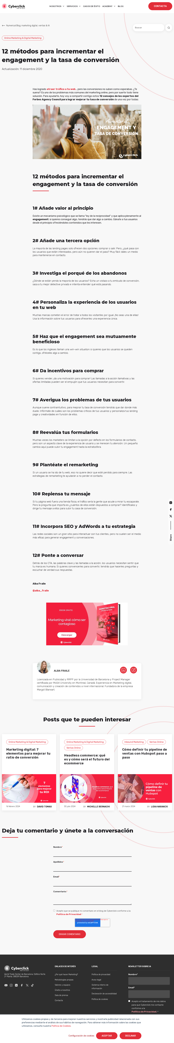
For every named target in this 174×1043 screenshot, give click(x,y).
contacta (160, 6)
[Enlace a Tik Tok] (32, 985)
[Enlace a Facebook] (21, 985)
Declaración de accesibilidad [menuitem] (104, 994)
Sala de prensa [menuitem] (61, 995)
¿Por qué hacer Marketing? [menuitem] (66, 974)
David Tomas (44, 806)
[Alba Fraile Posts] (133, 669)
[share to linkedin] (170, 502)
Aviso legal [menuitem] (96, 980)
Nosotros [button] (55, 6)
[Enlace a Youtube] (6, 985)
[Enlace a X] (27, 985)
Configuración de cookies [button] (81, 1035)
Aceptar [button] (107, 1035)
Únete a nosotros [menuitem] (62, 990)
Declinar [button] (130, 1035)
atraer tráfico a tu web (61, 89)
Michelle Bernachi (98, 806)
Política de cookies (100, 999)
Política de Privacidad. (144, 1011)
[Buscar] (168, 27)
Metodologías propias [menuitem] (64, 980)
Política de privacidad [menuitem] (101, 974)
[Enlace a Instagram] (11, 985)
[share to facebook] (170, 509)
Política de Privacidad (68, 914)
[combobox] (148, 27)
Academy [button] (107, 6)
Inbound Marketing (134, 742)
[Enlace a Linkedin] (16, 985)
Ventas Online (73, 748)
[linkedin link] (123, 669)
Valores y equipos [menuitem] (62, 985)
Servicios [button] (72, 6)
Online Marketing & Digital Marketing (22, 38)
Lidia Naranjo (159, 806)
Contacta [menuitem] (59, 1000)
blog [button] (121, 6)
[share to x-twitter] (170, 516)
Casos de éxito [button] (91, 6)
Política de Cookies (61, 1026)
